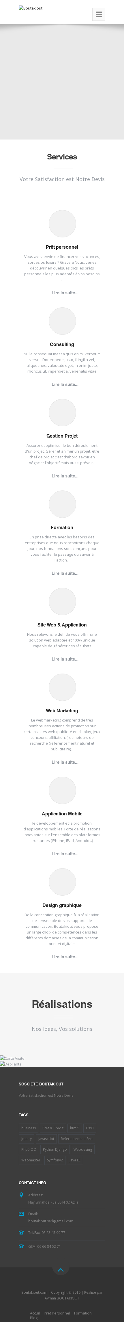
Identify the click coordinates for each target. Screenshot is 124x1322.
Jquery (26, 1138)
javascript (46, 1138)
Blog (33, 1317)
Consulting (62, 345)
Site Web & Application (62, 625)
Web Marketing (62, 711)
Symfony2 (55, 1160)
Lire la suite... (65, 293)
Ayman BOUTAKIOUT (62, 1298)
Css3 (90, 1128)
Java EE (74, 1160)
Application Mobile (62, 814)
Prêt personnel (62, 248)
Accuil (35, 1313)
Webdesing (83, 1149)
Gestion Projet (62, 436)
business (28, 1128)
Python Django (55, 1149)
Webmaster (30, 1160)
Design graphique (62, 906)
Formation (62, 528)
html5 (74, 1128)
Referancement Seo (77, 1138)
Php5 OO (28, 1149)
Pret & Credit (52, 1128)
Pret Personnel (57, 1313)
